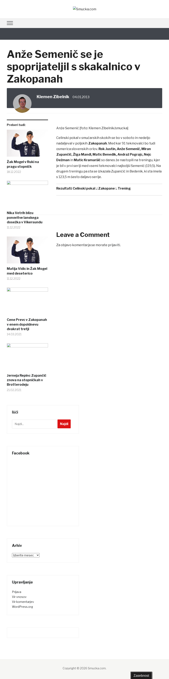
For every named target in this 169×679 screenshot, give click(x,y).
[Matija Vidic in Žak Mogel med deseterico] (27, 251)
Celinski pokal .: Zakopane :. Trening (102, 188)
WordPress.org (22, 606)
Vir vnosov (19, 597)
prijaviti (114, 245)
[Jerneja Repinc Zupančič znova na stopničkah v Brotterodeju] (27, 358)
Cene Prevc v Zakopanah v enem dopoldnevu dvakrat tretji (27, 324)
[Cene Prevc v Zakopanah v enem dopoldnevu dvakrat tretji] (27, 303)
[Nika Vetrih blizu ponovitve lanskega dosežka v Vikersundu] (27, 196)
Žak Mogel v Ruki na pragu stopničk (23, 164)
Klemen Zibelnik (53, 96)
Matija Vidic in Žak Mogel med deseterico (27, 271)
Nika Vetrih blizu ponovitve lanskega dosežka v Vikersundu (24, 217)
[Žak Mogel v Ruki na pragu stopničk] (27, 145)
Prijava (16, 592)
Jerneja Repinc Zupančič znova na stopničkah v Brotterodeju (26, 380)
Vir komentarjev (23, 601)
